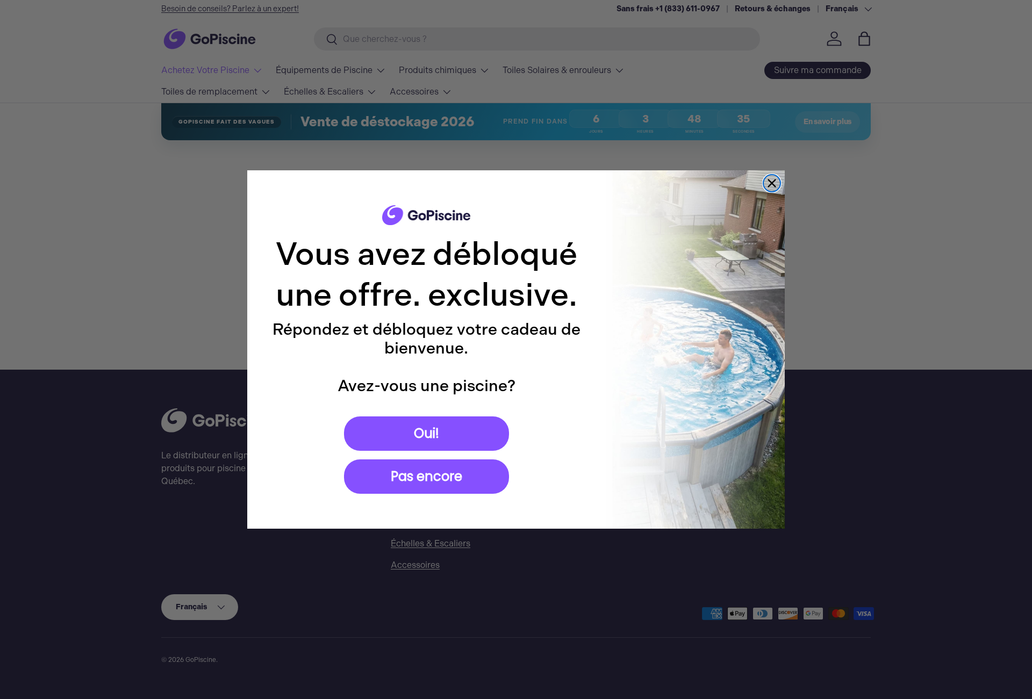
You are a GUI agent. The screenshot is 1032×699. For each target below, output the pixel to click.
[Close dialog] (771, 183)
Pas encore (426, 476)
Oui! (426, 433)
